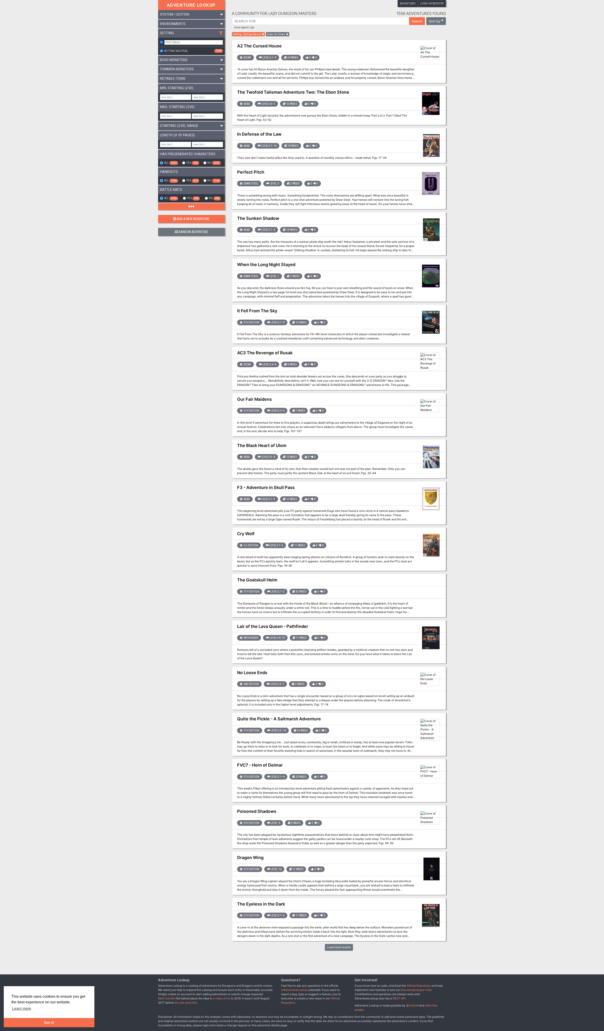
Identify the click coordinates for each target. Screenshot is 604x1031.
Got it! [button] (49, 1022)
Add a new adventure (193, 219)
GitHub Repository (419, 985)
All (170, 162)
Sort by (434, 21)
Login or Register (432, 3)
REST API (399, 998)
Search (417, 21)
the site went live (186, 1002)
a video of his (221, 998)
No (213, 162)
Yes (191, 162)
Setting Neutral (192, 50)
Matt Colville (166, 998)
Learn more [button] (21, 1008)
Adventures (407, 3)
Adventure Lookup (191, 5)
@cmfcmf (412, 1005)
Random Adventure (193, 232)
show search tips (244, 27)
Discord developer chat (416, 990)
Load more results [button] (339, 947)
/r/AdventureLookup (294, 990)
